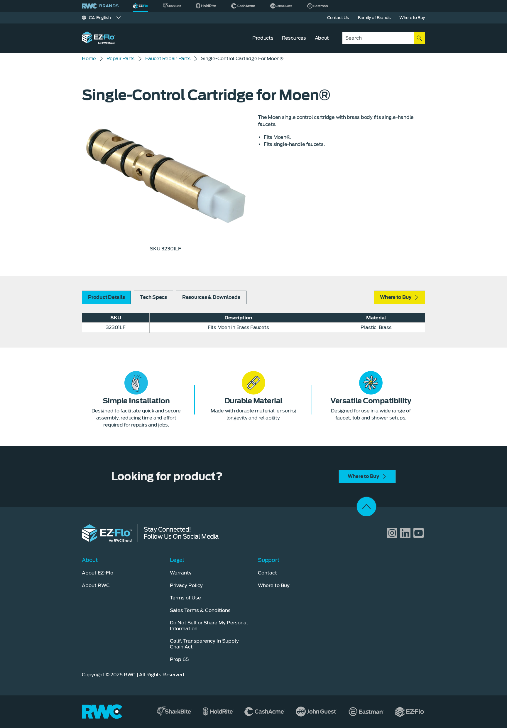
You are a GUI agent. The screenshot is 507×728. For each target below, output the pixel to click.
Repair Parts (121, 58)
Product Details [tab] (106, 297)
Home (89, 58)
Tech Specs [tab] (153, 297)
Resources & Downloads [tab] (211, 297)
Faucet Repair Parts (167, 58)
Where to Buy (395, 297)
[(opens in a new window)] (172, 6)
